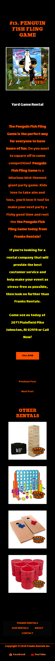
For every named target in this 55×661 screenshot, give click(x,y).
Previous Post (27, 382)
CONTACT (27, 633)
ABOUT (39, 628)
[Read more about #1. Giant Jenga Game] (27, 440)
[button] (27, 5)
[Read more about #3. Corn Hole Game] (27, 529)
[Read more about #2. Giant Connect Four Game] (27, 485)
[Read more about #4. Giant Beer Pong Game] (27, 573)
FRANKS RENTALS (27, 623)
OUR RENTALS (20, 628)
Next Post (27, 391)
